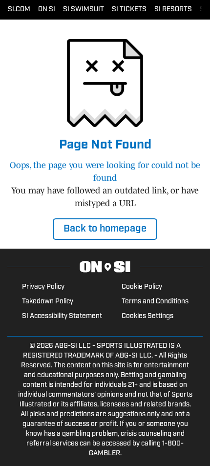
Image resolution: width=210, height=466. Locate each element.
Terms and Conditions (155, 301)
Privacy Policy (43, 287)
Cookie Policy (142, 287)
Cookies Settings (147, 316)
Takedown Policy (47, 301)
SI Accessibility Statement (62, 316)
